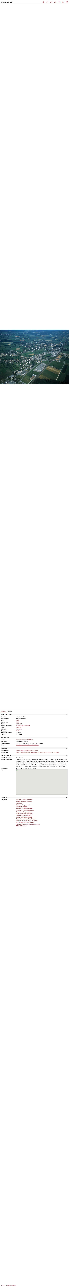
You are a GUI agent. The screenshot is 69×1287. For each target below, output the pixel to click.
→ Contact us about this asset (8, 1285)
